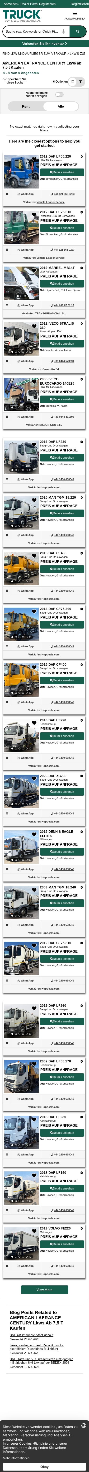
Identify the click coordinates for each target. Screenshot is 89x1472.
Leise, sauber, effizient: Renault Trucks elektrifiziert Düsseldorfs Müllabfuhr (37, 1347)
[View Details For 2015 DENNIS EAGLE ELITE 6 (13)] (21, 847)
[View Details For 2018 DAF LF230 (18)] (21, 1132)
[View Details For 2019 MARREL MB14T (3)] (21, 283)
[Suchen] (78, 31)
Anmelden (11, 4)
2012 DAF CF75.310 (55, 212)
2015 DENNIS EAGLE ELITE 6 (56, 834)
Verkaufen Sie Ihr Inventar (43, 44)
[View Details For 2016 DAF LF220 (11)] (21, 735)
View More (44, 1290)
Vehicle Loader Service (51, 202)
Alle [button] (61, 106)
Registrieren (47, 4)
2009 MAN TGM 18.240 (58, 887)
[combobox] (44, 31)
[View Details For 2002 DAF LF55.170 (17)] (21, 1076)
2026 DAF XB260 (53, 776)
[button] (60, 81)
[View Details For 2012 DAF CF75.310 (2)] (21, 227)
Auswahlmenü (75, 18)
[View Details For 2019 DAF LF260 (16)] (21, 1021)
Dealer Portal (29, 4)
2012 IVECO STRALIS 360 (57, 326)
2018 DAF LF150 (53, 1173)
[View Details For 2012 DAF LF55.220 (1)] (21, 187)
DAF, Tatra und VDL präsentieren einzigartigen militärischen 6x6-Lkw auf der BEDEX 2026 (41, 1360)
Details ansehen (63, 172)
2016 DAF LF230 (53, 442)
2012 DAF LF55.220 (55, 156)
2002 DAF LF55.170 (55, 1061)
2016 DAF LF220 (53, 720)
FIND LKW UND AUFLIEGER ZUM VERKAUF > (36, 53)
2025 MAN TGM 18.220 (58, 497)
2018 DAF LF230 (53, 1117)
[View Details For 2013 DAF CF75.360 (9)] (21, 624)
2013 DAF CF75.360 (55, 609)
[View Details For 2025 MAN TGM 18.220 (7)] (21, 513)
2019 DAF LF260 (53, 1005)
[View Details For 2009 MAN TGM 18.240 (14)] (21, 902)
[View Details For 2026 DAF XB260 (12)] (21, 791)
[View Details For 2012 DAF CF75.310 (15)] (21, 958)
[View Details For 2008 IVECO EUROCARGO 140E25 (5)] (21, 394)
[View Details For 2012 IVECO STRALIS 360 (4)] (21, 339)
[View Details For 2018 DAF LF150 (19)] (21, 1188)
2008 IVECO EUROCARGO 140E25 (57, 381)
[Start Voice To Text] (63, 31)
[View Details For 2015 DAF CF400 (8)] (21, 568)
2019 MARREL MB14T (57, 268)
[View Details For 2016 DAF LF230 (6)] (21, 457)
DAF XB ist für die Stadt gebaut (31, 1335)
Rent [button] (26, 106)
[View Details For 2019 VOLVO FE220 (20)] (21, 1243)
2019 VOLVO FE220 (55, 1228)
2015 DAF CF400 (53, 553)
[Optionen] (81, 156)
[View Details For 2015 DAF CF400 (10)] (21, 680)
